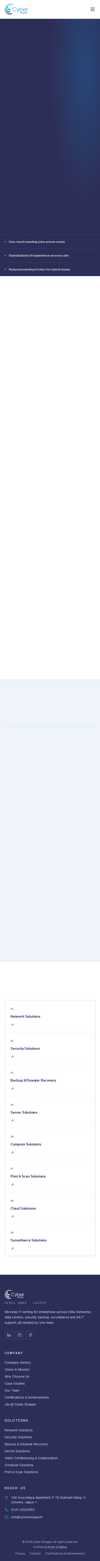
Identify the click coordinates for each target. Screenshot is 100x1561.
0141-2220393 (30, 141)
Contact (35, 1553)
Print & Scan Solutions (21, 1472)
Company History (18, 1362)
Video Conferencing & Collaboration (31, 1458)
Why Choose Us (17, 1376)
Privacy (20, 1553)
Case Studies (15, 1383)
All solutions (80, 992)
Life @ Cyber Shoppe (20, 1404)
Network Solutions (19, 1430)
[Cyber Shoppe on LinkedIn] (9, 1335)
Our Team (12, 1390)
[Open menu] (92, 9)
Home (9, 41)
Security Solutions (18, 1437)
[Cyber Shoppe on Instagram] (19, 1335)
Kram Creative (57, 1547)
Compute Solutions (19, 1465)
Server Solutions (17, 1451)
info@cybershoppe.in (27, 1517)
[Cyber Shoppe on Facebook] (30, 1335)
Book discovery (47, 937)
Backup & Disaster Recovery (26, 1444)
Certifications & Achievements (27, 1397)
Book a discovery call (30, 125)
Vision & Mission (17, 1369)
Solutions (28, 41)
